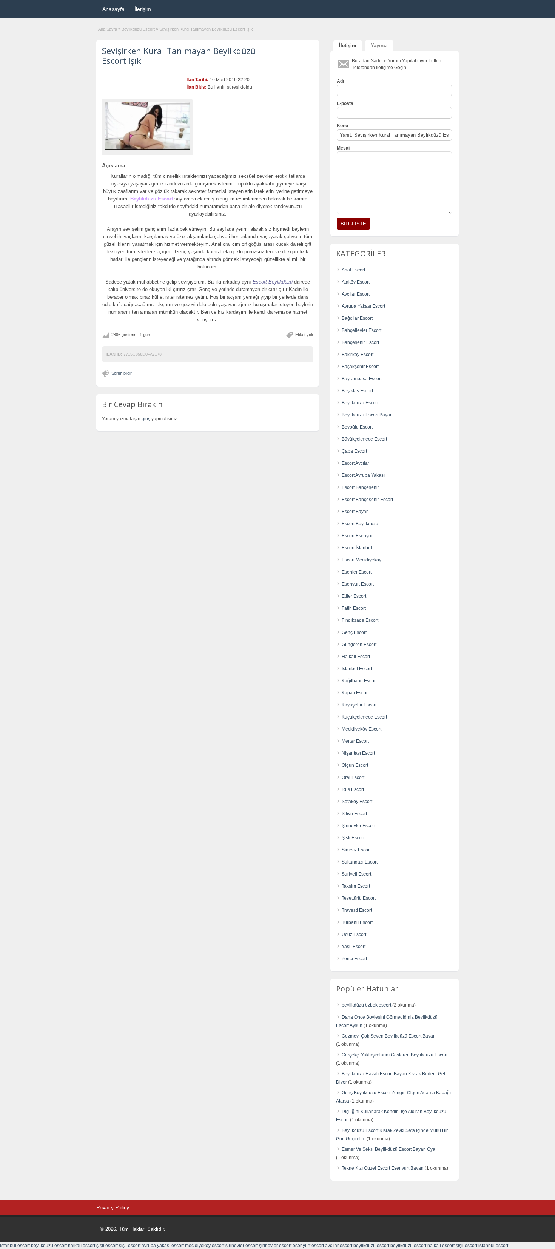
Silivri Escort (354, 813)
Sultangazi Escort (360, 862)
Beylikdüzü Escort (138, 29)
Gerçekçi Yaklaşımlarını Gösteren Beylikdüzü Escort (394, 1055)
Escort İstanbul (357, 547)
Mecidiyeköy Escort (361, 729)
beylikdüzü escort (49, 1245)
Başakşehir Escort (360, 366)
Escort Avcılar (355, 463)
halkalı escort (81, 1245)
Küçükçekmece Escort (364, 717)
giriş (146, 418)
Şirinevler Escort (358, 825)
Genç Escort (354, 632)
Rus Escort (353, 789)
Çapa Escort (354, 451)
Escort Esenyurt (358, 535)
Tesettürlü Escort (359, 898)
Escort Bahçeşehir (360, 487)
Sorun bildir (121, 373)
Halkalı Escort (356, 656)
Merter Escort (355, 741)
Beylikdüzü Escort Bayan (367, 415)
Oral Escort (353, 777)
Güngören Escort (359, 644)
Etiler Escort (354, 596)
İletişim (142, 9)
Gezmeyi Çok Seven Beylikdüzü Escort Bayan (389, 1036)
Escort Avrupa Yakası (363, 475)
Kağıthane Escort (359, 680)
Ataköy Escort (356, 282)
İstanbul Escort (357, 668)
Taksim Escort (356, 886)
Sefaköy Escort (357, 801)
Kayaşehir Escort (359, 705)
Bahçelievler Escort (361, 330)
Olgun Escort (355, 765)
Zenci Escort (354, 958)
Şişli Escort (353, 837)
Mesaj (343, 148)
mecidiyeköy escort (204, 1245)
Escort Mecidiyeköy (361, 560)
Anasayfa (113, 9)
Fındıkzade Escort (360, 620)
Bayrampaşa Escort (362, 378)
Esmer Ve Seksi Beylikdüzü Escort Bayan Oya (388, 1149)
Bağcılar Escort (357, 318)
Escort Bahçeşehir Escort (367, 499)
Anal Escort (353, 270)
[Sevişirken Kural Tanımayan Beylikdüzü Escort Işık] (147, 126)
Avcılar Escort (356, 294)
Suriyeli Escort (356, 874)
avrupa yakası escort (163, 1245)
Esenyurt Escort (358, 584)
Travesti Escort (357, 910)
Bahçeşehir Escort (360, 342)
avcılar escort (338, 1245)
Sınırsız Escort (356, 850)
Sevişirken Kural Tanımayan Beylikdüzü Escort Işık (179, 55)
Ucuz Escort (354, 934)
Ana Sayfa (107, 29)
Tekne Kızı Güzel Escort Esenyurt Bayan (383, 1168)
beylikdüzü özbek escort (366, 1005)
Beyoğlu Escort (357, 427)
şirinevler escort (241, 1245)
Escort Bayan (355, 511)
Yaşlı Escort (353, 946)
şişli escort (107, 1245)
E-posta (345, 103)
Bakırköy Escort (357, 354)
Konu (342, 125)
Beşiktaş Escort (357, 390)
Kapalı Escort (355, 692)
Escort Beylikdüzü (360, 523)
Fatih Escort (354, 608)
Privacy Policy (112, 1207)
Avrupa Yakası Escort (363, 306)
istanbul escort (15, 1245)
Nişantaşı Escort (358, 753)
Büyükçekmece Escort (364, 439)
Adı (340, 81)
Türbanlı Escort (357, 922)
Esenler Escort (357, 572)
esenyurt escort (308, 1245)
